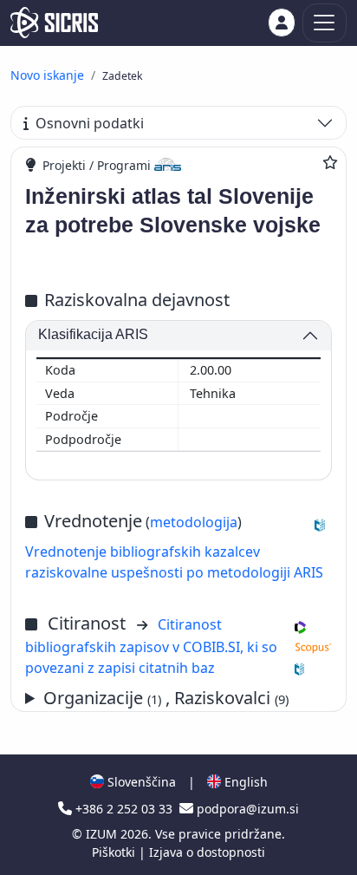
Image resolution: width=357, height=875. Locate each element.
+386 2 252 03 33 (124, 808)
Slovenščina (140, 782)
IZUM (103, 834)
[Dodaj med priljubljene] (330, 162)
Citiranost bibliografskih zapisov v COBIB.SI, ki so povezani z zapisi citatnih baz (151, 646)
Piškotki (115, 852)
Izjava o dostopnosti (207, 852)
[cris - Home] (54, 22)
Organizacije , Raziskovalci (166, 697)
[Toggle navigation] (324, 22)
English (244, 782)
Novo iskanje (47, 75)
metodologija (193, 522)
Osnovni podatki (90, 123)
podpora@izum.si (246, 808)
